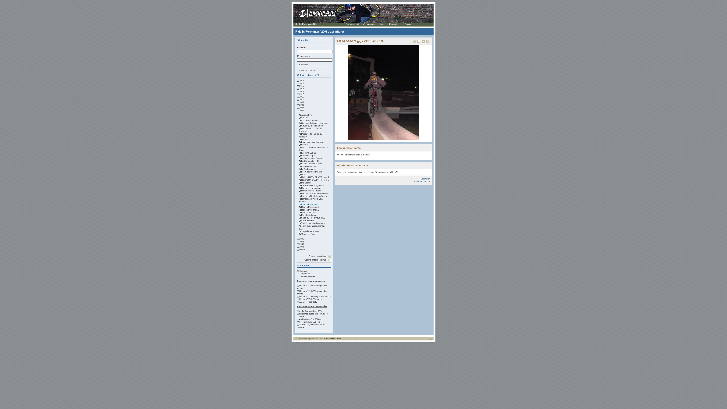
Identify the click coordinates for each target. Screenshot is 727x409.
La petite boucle (308, 166)
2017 (301, 81)
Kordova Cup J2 (308, 156)
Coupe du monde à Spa (312, 126)
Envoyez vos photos (318, 256)
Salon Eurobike (308, 220)
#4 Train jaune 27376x (309, 322)
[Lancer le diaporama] (423, 42)
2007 (301, 108)
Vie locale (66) (353, 24)
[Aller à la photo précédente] (414, 42)
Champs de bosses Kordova (314, 123)
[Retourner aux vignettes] (419, 42)
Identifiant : (302, 47)
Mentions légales (306, 339)
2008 (301, 105)
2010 (301, 99)
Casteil (304, 117)
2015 (301, 86)
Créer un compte (307, 70)
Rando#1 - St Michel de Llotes (315, 193)
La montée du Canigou (311, 163)
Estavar (304, 145)
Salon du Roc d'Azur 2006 (313, 218)
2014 (301, 88)
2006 (301, 110)
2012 (301, 94)
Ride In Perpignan (309, 204)
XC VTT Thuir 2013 (308, 302)
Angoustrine (306, 115)
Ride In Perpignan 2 (310, 207)
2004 (301, 241)
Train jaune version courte (313, 223)
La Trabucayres (308, 169)
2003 (301, 244)
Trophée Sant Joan (310, 231)
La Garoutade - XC (310, 161)
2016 (301, 83)
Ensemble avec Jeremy (312, 142)
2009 (301, 102)
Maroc (304, 174)
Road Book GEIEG (310, 212)
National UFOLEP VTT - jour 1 (315, 177)
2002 (301, 247)
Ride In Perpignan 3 (310, 210)
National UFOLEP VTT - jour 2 (315, 180)
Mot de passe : (304, 56)
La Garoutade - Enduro (311, 158)
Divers (302, 249)
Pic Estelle (306, 183)
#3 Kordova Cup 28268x (310, 319)
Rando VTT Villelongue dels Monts (315, 296)
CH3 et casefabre (309, 120)
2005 (301, 239)
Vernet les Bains (308, 234)
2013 (301, 91)
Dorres (304, 139)
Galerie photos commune (316, 260)
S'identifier (425, 179)
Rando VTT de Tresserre (311, 299)
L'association (395, 24)
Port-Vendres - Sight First (312, 185)
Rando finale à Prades (311, 191)
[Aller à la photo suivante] (428, 42)
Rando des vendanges (311, 188)
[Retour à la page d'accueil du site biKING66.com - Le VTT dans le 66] (317, 17)
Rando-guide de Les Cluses (314, 196)
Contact (408, 24)
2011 (301, 97)
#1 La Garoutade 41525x (310, 311)
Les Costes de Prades (311, 172)
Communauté (369, 24)
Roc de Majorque (309, 215)
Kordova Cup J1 (308, 153)
